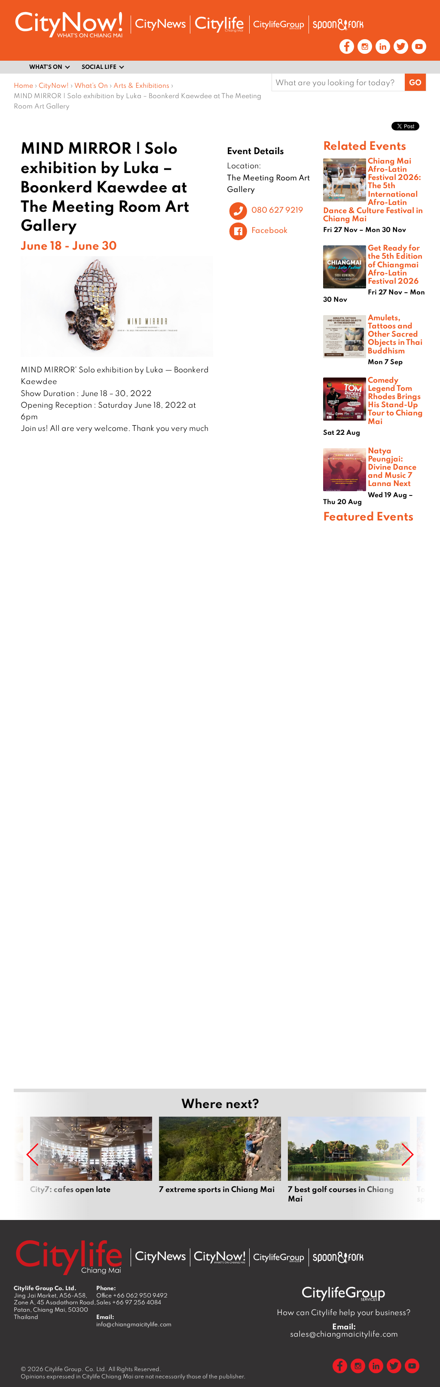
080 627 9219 (277, 209)
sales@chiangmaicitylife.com (344, 1330)
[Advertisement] (374, 804)
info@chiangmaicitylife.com (133, 1324)
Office (132, 1295)
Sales (128, 1302)
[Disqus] (168, 574)
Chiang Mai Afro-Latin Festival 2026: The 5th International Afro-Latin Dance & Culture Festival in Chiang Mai (373, 189)
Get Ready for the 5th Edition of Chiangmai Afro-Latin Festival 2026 (395, 264)
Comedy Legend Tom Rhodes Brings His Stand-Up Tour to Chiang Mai (395, 400)
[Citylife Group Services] (279, 24)
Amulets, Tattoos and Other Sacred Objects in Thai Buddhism (395, 334)
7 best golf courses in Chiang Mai (349, 1165)
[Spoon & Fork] (338, 24)
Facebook (269, 230)
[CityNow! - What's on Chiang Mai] (69, 24)
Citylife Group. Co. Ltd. (76, 1369)
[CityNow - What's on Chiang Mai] (219, 1257)
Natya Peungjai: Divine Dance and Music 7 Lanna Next (392, 467)
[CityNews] (160, 24)
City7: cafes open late (91, 1165)
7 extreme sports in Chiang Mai (220, 1165)
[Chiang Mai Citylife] (219, 24)
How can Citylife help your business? (344, 1312)
